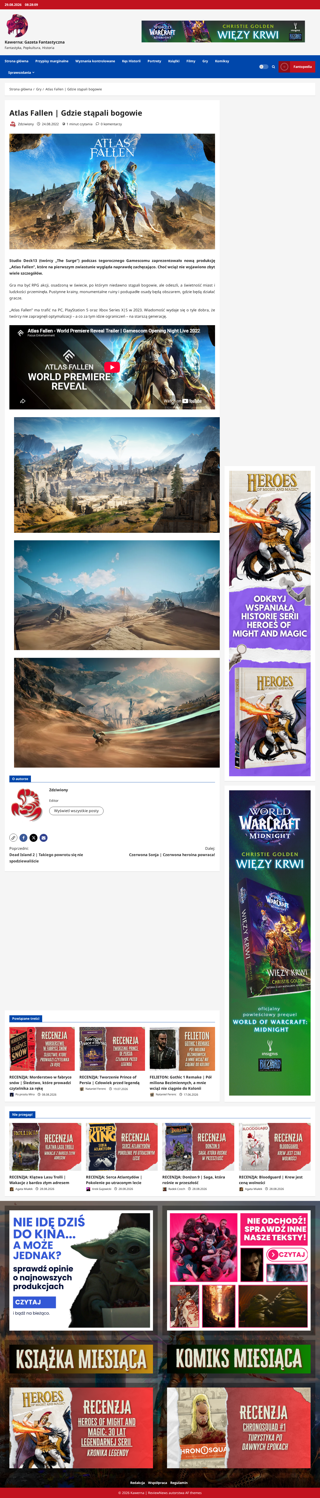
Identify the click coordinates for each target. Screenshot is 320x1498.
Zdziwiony (25, 124)
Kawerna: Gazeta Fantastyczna (35, 42)
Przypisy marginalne (51, 61)
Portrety (154, 61)
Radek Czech (176, 1189)
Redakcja (137, 1482)
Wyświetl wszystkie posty (76, 810)
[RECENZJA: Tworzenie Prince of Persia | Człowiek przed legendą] (112, 1049)
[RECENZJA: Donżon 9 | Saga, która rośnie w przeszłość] (198, 1147)
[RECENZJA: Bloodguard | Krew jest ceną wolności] (275, 1147)
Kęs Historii (131, 61)
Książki (173, 61)
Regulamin (179, 1482)
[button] (13, 838)
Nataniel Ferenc (95, 1089)
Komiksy (222, 61)
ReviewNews (158, 1493)
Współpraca (157, 1482)
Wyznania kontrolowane (95, 61)
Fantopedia (303, 66)
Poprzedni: (46, 855)
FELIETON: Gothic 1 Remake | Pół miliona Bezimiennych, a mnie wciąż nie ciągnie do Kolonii (181, 1083)
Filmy (190, 61)
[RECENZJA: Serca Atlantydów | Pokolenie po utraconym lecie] (122, 1147)
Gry (205, 61)
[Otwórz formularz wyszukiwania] (273, 66)
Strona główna (16, 61)
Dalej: (172, 851)
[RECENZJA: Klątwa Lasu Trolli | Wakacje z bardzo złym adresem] (45, 1147)
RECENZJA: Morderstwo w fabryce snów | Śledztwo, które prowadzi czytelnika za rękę (40, 1083)
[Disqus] (112, 940)
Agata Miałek (24, 1189)
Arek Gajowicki (101, 1189)
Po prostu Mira (25, 1095)
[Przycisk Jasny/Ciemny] (263, 66)
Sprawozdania (19, 72)
